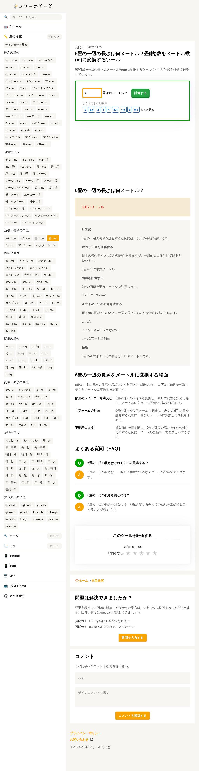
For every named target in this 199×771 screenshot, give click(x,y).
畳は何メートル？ (115, 92)
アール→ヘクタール (17, 187)
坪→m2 (10, 173)
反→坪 (53, 187)
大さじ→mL (31, 274)
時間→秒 (10, 454)
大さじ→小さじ (39, 267)
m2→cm (10, 238)
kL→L (53, 323)
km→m (39, 130)
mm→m (10, 67)
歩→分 (24, 102)
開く (52, 536)
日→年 (9, 468)
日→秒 (9, 461)
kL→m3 (10, 330)
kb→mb (38, 512)
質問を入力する (132, 637)
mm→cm (27, 60)
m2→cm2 (28, 159)
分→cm (39, 67)
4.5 (123, 109)
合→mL (23, 295)
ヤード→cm (40, 102)
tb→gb (24, 519)
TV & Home (15, 586)
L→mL (24, 309)
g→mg (23, 346)
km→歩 (25, 130)
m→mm (28, 109)
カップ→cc (53, 295)
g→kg (35, 346)
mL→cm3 (11, 288)
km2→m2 (11, 222)
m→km (49, 116)
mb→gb (53, 512)
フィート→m (36, 95)
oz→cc (9, 403)
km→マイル (12, 136)
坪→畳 (24, 173)
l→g (25, 417)
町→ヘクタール (14, 201)
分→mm (25, 67)
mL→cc (27, 288)
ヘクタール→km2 (46, 215)
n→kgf (9, 360)
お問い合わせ (79, 739)
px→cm (53, 519)
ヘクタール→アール (17, 215)
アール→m (24, 245)
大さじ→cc (12, 274)
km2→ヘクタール (33, 222)
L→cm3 (10, 309)
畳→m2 (41, 166)
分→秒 (25, 447)
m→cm (42, 109)
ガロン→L (37, 316)
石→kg (36, 410)
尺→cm (10, 88)
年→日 (25, 482)
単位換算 (98, 580)
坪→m (9, 245)
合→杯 (37, 295)
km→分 (55, 123)
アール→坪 (32, 180)
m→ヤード (33, 116)
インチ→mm (13, 81)
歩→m (52, 95)
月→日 (9, 475)
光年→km (42, 143)
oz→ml (23, 403)
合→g (50, 403)
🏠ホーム (81, 580)
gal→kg (37, 403)
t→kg (8, 374)
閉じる (52, 36)
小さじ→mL (45, 260)
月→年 (36, 475)
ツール (11, 535)
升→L (22, 316)
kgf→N (47, 360)
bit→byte (10, 505)
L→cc (55, 302)
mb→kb (10, 519)
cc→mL (48, 274)
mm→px (38, 519)
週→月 (36, 468)
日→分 (23, 461)
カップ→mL (12, 302)
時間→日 (42, 454)
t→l (33, 424)
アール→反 (50, 180)
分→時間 (39, 447)
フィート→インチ (43, 88)
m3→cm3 (11, 323)
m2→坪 (43, 159)
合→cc (9, 295)
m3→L (26, 323)
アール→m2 (12, 180)
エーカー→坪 (32, 194)
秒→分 (47, 440)
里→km (26, 143)
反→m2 (39, 187)
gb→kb (41, 505)
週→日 (23, 468)
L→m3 (49, 309)
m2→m (25, 238)
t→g (49, 367)
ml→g (9, 396)
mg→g (9, 346)
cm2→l (9, 389)
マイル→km (50, 136)
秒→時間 (10, 447)
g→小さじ (25, 389)
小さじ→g (24, 396)
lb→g (20, 353)
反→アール (12, 194)
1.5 (92, 109)
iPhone (12, 555)
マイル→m (31, 136)
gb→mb (10, 512)
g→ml (52, 389)
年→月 (52, 482)
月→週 (23, 475)
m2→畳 (10, 166)
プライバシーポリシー (85, 733)
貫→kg (9, 367)
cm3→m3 (43, 281)
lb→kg (33, 353)
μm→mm (11, 60)
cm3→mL (11, 281)
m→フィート (13, 116)
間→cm (10, 123)
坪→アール (39, 173)
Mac (9, 576)
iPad (10, 566)
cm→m (45, 74)
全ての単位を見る (16, 44)
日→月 (52, 461)
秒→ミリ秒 (31, 440)
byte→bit (26, 505)
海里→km (11, 143)
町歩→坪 (35, 201)
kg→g (22, 360)
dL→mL (30, 302)
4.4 (115, 109)
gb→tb (24, 512)
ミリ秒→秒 (12, 440)
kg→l (56, 417)
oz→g (47, 346)
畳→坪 (55, 166)
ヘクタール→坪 (14, 208)
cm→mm (11, 74)
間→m (23, 123)
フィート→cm (14, 95)
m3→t (22, 424)
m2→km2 (26, 166)
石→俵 (49, 410)
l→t (46, 417)
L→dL (36, 309)
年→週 (38, 482)
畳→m (53, 238)
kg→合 (9, 424)
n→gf (45, 353)
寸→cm (50, 81)
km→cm (10, 130)
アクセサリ (14, 596)
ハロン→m (38, 123)
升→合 (9, 316)
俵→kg (23, 367)
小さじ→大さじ (14, 267)
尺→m (23, 88)
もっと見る (147, 109)
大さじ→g (41, 396)
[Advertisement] (131, 762)
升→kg (23, 410)
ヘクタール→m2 (40, 208)
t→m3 (44, 424)
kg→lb (34, 360)
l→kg (36, 417)
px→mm (10, 526)
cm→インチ (29, 74)
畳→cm (39, 238)
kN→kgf (37, 367)
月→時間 (50, 468)
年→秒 (49, 475)
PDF (10, 546)
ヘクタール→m (45, 245)
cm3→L (27, 281)
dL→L (43, 302)
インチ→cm (33, 81)
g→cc (39, 389)
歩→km (10, 102)
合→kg (9, 410)
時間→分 (26, 454)
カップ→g (11, 417)
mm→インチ (45, 60)
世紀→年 (10, 489)
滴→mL (10, 260)
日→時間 (37, 461)
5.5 (136, 109)
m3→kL (40, 323)
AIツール (13, 26)
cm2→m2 (11, 159)
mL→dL (41, 288)
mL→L (55, 288)
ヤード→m (12, 109)
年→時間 (10, 482)
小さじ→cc (26, 260)
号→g (8, 353)
